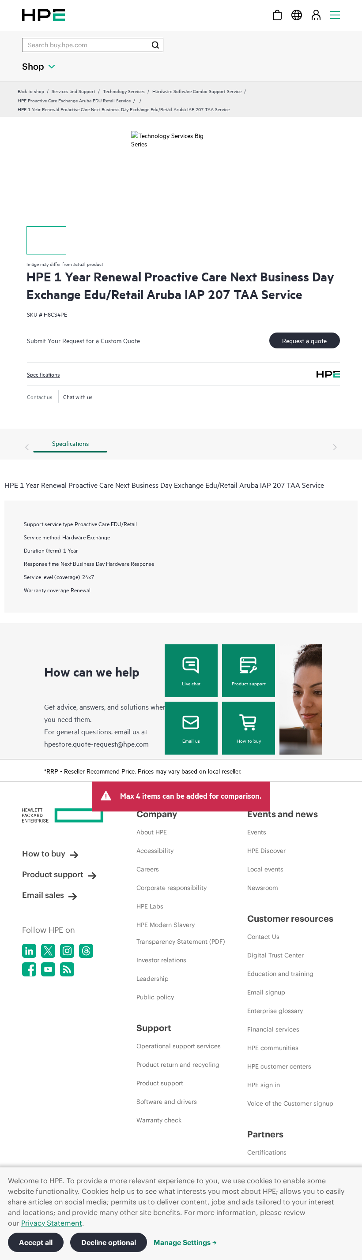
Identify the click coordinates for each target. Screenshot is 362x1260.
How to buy (249, 740)
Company (156, 813)
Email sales (43, 895)
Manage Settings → (185, 1242)
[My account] (316, 15)
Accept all (36, 1242)
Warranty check (158, 1120)
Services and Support (73, 90)
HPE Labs (149, 906)
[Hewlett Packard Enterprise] (43, 15)
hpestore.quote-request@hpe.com (96, 743)
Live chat (191, 683)
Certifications (267, 1152)
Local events (265, 869)
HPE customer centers (279, 1066)
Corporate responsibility (171, 888)
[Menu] (335, 15)
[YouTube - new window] (48, 969)
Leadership (152, 979)
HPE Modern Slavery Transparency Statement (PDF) (180, 933)
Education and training (280, 974)
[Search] (155, 45)
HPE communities (272, 1048)
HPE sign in (263, 1085)
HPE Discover (266, 851)
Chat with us (78, 396)
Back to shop (31, 90)
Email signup (266, 992)
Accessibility (154, 851)
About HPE (151, 832)
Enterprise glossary (275, 1011)
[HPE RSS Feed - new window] (67, 969)
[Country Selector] (296, 15)
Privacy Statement (51, 1223)
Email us (191, 740)
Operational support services (178, 1046)
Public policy (155, 997)
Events (256, 832)
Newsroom (262, 888)
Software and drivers (166, 1102)
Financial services (273, 1029)
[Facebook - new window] (29, 969)
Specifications (43, 374)
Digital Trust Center (275, 955)
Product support (249, 683)
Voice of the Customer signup (290, 1103)
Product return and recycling (177, 1065)
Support (153, 1027)
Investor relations (161, 960)
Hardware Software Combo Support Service (196, 90)
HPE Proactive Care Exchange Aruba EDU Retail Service (74, 100)
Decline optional (108, 1242)
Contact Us (263, 937)
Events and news (282, 813)
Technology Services (124, 90)
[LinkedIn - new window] (29, 951)
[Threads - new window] (86, 951)
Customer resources (290, 918)
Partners (265, 1134)
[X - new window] (48, 951)
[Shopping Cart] (277, 15)
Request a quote (304, 340)
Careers (147, 869)
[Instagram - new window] (67, 951)
